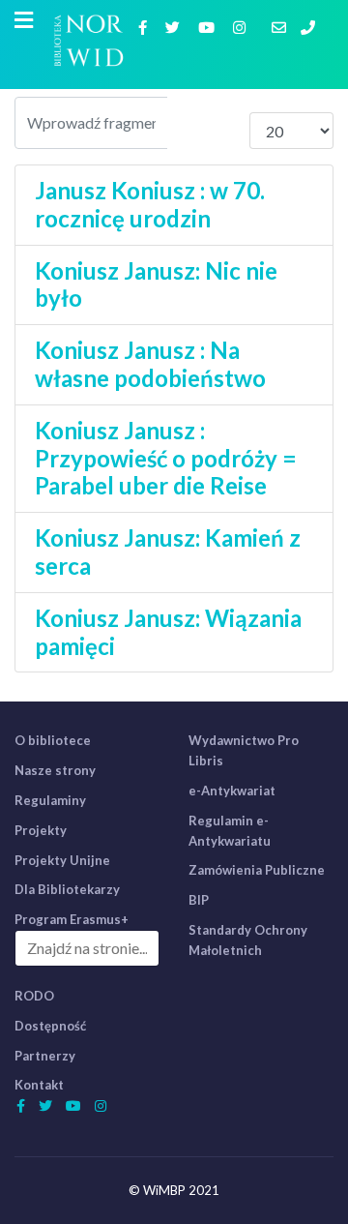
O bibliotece (52, 740)
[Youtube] (208, 26)
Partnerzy (44, 1055)
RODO (34, 995)
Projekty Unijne (62, 860)
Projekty (40, 830)
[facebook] (145, 26)
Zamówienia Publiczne (256, 870)
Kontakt (39, 1084)
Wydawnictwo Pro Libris (243, 750)
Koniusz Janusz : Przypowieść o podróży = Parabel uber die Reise (166, 458)
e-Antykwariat (232, 790)
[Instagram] (241, 26)
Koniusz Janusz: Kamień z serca (168, 551)
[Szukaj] (189, 123)
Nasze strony (55, 770)
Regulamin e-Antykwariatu (229, 831)
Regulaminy (50, 800)
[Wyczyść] (229, 123)
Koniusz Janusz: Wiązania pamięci (168, 632)
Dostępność (50, 1025)
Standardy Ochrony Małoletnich (247, 940)
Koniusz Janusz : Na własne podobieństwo (150, 364)
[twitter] (175, 26)
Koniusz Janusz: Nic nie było (156, 284)
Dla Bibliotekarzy (67, 889)
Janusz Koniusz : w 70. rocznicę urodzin (150, 204)
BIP (198, 900)
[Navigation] (23, 20)
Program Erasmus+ (71, 919)
